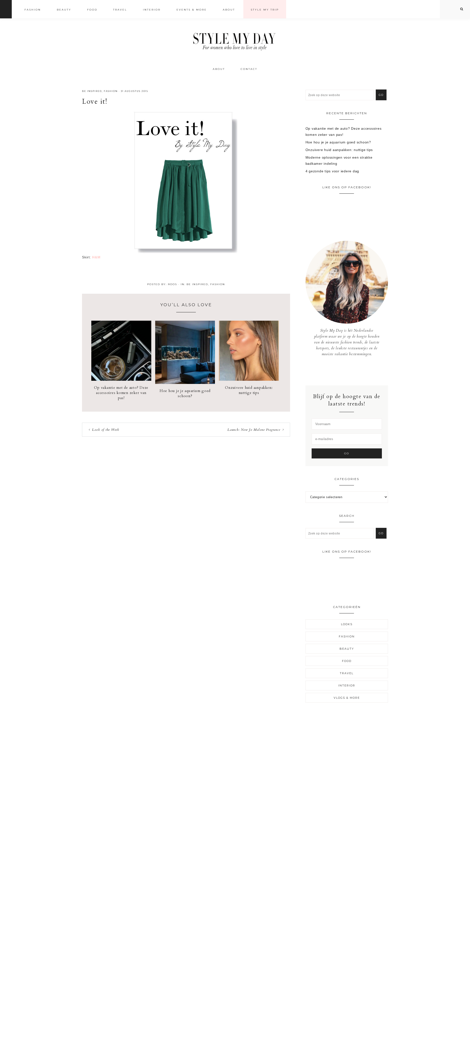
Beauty (347, 648)
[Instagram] (347, 371)
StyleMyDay (235, 40)
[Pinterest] (350, 371)
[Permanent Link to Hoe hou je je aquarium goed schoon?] (185, 383)
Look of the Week (105, 429)
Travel (346, 673)
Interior (346, 685)
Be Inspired (92, 91)
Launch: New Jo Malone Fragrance (253, 429)
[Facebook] (343, 371)
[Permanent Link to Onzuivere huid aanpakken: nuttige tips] (249, 379)
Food (347, 661)
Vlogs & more (347, 697)
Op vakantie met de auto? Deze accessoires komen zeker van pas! (121, 392)
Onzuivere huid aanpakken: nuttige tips (249, 390)
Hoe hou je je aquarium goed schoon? (185, 393)
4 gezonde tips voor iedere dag (332, 171)
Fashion (111, 91)
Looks (346, 624)
